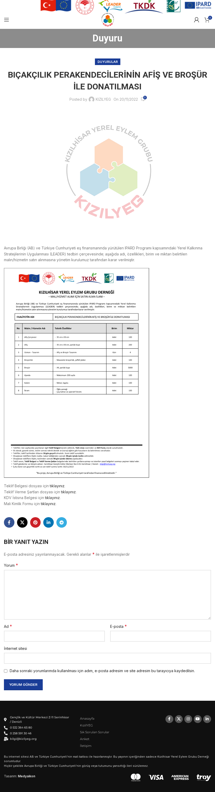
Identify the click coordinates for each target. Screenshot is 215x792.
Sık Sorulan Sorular (94, 732)
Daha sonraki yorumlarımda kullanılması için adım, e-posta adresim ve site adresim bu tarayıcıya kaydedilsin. (102, 670)
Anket (84, 739)
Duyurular (108, 62)
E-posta (118, 626)
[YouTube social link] (198, 719)
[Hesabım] (196, 19)
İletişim (86, 746)
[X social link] (22, 522)
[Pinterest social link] (35, 522)
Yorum (11, 565)
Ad (8, 626)
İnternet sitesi (15, 648)
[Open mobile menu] (6, 19)
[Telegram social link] (61, 522)
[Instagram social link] (188, 719)
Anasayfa (87, 718)
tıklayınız (57, 486)
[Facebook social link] (9, 522)
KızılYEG (86, 725)
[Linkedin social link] (48, 522)
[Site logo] (107, 19)
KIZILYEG (103, 99)
